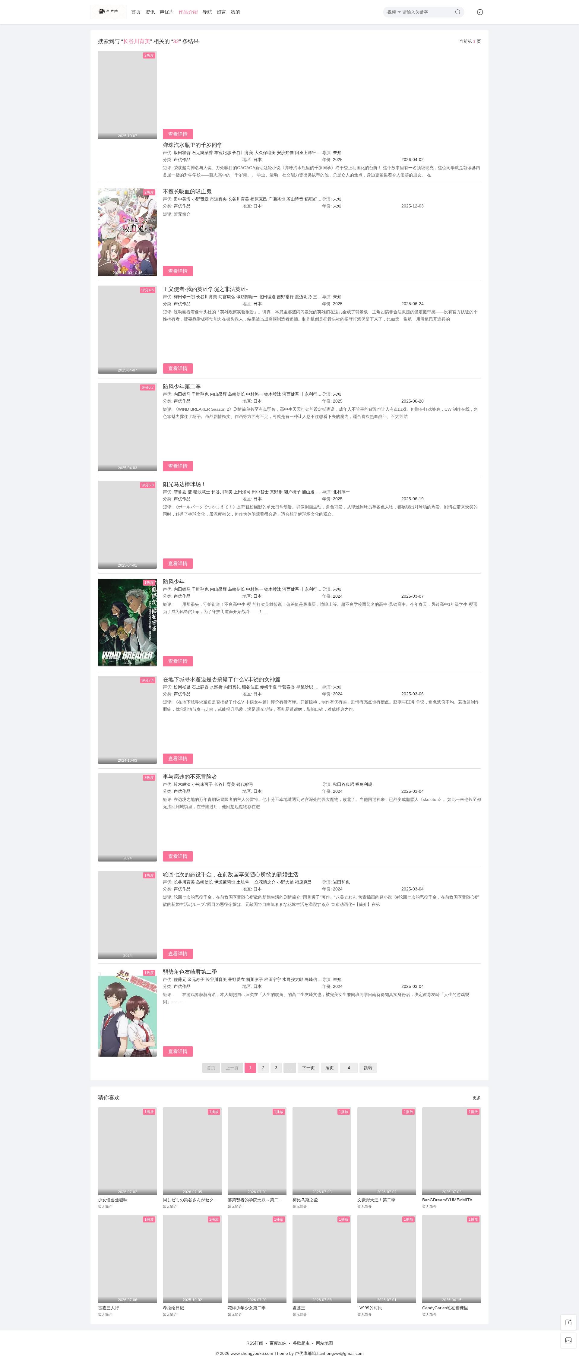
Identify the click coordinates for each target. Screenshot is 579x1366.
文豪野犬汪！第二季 (376, 1199)
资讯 (150, 11)
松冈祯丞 (182, 687)
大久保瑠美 (265, 152)
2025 (338, 159)
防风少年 (174, 582)
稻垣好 (311, 199)
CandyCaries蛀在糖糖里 (445, 1307)
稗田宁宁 (272, 979)
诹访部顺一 (247, 296)
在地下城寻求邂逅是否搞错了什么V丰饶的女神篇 (221, 679)
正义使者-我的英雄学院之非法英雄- (205, 289)
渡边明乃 (303, 296)
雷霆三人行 (108, 1307)
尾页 (329, 1067)
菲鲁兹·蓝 (183, 491)
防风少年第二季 (182, 387)
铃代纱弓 (244, 784)
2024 (338, 596)
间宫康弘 (226, 296)
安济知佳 (285, 152)
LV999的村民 (369, 1307)
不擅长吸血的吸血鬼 (187, 191)
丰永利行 (308, 394)
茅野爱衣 (236, 979)
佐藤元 (180, 979)
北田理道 (267, 296)
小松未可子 (202, 784)
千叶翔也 (200, 394)
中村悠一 (254, 394)
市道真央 (218, 199)
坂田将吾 (182, 152)
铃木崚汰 (272, 394)
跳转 (368, 1067)
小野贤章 (200, 199)
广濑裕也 (276, 199)
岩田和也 (341, 882)
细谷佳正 (250, 687)
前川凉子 (254, 979)
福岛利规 (363, 784)
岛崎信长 (236, 394)
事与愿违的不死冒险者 (190, 777)
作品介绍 (188, 11)
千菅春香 (286, 687)
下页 (308, 1067)
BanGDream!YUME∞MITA (447, 1199)
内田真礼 (232, 687)
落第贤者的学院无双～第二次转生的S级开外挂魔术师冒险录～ (257, 1199)
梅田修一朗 (184, 296)
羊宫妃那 (222, 152)
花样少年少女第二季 (247, 1307)
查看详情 (178, 134)
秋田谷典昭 (343, 784)
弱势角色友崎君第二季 (190, 972)
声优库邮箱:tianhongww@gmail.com (329, 1353)
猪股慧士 (201, 491)
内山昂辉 (218, 394)
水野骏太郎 (292, 979)
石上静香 (200, 687)
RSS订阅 (254, 1343)
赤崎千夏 (268, 687)
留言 (221, 11)
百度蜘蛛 (278, 1343)
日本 (257, 159)
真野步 (276, 491)
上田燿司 (242, 491)
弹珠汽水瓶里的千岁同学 (193, 145)
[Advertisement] (322, 96)
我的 (235, 11)
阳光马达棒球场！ (184, 484)
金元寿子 (196, 979)
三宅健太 (321, 296)
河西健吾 (290, 394)
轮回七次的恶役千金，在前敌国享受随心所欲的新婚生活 (231, 874)
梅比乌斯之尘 (305, 1199)
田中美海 (182, 199)
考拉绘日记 (173, 1307)
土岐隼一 (244, 882)
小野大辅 (285, 882)
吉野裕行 (285, 296)
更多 (477, 1097)
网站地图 (324, 1343)
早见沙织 (304, 687)
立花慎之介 (265, 882)
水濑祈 (216, 687)
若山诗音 (294, 199)
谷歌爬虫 (301, 1343)
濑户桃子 (292, 491)
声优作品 (182, 159)
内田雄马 (182, 394)
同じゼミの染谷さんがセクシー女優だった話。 (192, 1199)
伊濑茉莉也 (224, 882)
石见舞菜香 (202, 152)
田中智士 (260, 491)
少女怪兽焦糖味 (113, 1199)
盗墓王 (299, 1307)
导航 (207, 11)
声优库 (167, 11)
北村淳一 (341, 491)
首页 (136, 11)
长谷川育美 (242, 152)
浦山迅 (308, 491)
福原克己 (258, 199)
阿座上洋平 (305, 152)
